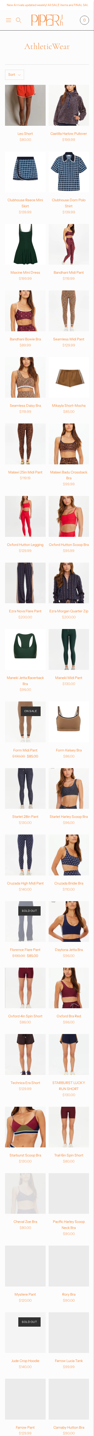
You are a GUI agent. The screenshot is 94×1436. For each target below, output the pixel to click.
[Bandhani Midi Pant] (69, 244)
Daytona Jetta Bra (69, 949)
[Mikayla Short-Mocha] (69, 377)
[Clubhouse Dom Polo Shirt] (69, 172)
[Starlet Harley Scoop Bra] (69, 788)
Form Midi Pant (25, 750)
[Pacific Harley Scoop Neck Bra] (69, 1193)
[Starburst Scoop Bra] (25, 1127)
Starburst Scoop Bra (25, 1155)
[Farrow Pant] (25, 1399)
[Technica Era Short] (25, 1054)
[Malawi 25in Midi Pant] (25, 443)
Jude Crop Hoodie (25, 1360)
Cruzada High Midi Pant (25, 883)
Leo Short (25, 133)
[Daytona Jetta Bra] (69, 921)
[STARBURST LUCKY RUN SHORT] (69, 1054)
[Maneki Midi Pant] (69, 649)
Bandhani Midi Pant (69, 272)
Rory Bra (68, 1294)
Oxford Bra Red (69, 1016)
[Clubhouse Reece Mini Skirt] (25, 172)
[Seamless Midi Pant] (69, 310)
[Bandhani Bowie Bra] (25, 310)
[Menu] (8, 20)
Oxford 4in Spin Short (25, 1016)
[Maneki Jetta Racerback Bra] (25, 649)
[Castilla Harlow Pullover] (69, 105)
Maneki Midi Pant (68, 677)
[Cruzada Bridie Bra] (69, 855)
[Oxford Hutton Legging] (25, 516)
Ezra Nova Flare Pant (25, 611)
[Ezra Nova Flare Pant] (25, 583)
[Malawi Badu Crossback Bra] (69, 443)
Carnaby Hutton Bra (68, 1427)
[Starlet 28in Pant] (25, 788)
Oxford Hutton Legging (25, 544)
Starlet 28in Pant (25, 816)
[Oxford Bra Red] (69, 988)
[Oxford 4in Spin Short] (25, 988)
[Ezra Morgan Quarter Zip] (69, 583)
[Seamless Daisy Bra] (25, 377)
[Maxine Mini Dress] (25, 244)
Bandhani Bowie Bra (25, 339)
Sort (11, 74)
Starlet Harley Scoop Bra (69, 816)
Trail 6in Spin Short (68, 1155)
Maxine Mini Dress (25, 272)
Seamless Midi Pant (68, 339)
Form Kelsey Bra (69, 750)
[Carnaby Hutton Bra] (69, 1399)
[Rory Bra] (69, 1266)
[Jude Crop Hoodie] (25, 1332)
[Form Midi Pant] (25, 721)
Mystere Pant (25, 1294)
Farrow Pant (25, 1427)
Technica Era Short (25, 1082)
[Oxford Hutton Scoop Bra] (69, 516)
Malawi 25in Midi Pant (25, 472)
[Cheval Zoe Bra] (25, 1193)
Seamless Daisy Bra (25, 405)
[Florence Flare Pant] (25, 921)
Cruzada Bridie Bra (68, 883)
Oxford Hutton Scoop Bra (69, 544)
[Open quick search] (18, 20)
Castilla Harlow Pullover (68, 133)
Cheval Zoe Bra (25, 1221)
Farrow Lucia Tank (69, 1360)
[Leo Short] (25, 105)
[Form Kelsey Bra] (69, 721)
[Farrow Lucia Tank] (69, 1332)
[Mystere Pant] (25, 1266)
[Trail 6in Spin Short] (69, 1127)
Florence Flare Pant (25, 949)
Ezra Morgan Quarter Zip (68, 611)
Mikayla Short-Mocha (68, 405)
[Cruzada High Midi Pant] (25, 855)
